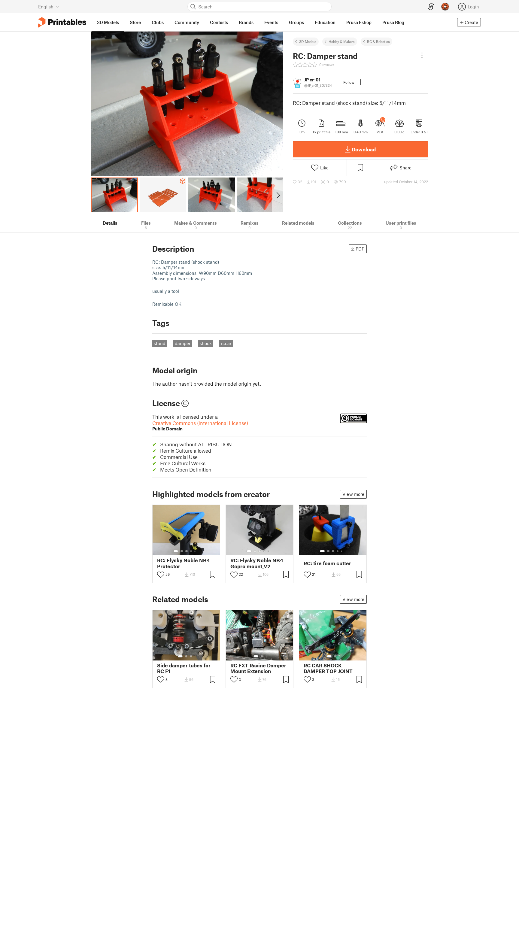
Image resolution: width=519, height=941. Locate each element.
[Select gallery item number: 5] (195, 551)
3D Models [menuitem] (108, 22)
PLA (380, 132)
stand (159, 343)
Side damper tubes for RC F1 (184, 668)
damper (182, 343)
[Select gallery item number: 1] (175, 551)
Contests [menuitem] (219, 22)
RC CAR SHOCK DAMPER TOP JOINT (328, 668)
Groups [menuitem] (296, 22)
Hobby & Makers (342, 41)
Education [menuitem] (325, 22)
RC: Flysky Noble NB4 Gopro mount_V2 (256, 563)
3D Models (307, 41)
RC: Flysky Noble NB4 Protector (183, 563)
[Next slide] (277, 195)
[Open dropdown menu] (422, 55)
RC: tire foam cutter (327, 563)
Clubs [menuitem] (158, 22)
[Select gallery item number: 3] (186, 551)
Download (364, 149)
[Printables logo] (62, 22)
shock (206, 343)
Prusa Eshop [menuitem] (359, 22)
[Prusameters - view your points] (445, 7)
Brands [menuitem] (246, 22)
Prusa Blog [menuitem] (393, 22)
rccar (226, 343)
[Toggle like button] (160, 574)
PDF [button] (360, 248)
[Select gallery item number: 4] (191, 551)
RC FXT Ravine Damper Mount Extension (258, 668)
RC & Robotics (378, 41)
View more (353, 494)
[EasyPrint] (431, 7)
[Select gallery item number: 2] (182, 551)
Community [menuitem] (187, 22)
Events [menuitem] (271, 22)
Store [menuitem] (135, 22)
